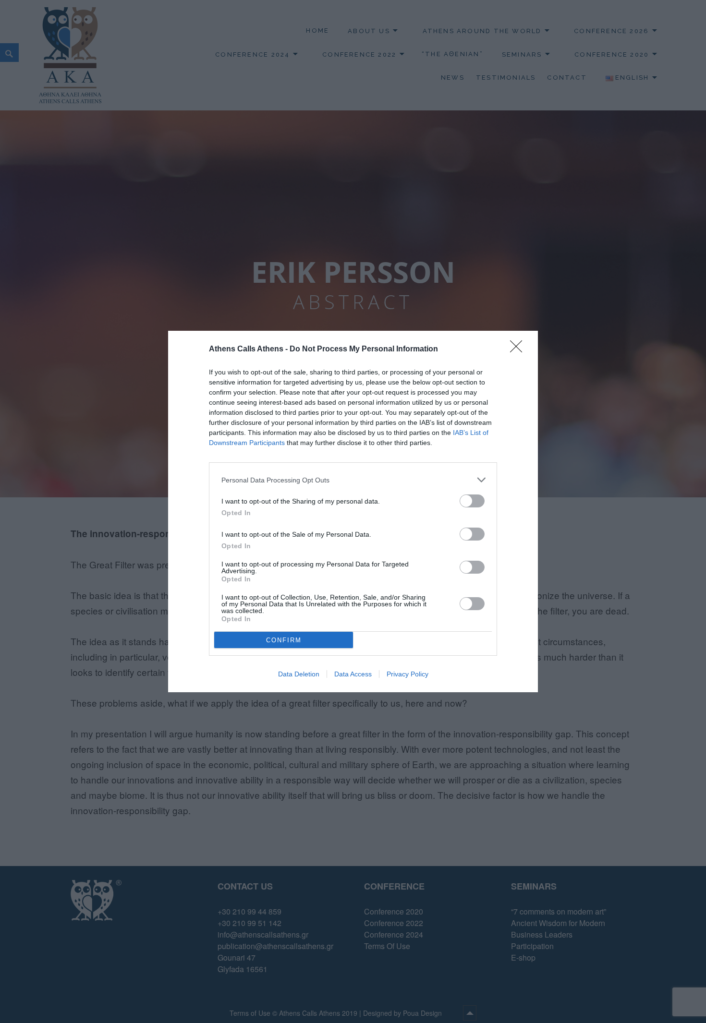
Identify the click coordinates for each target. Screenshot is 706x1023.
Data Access (353, 674)
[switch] (472, 500)
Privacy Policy (407, 674)
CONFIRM (284, 640)
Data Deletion (298, 674)
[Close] (519, 349)
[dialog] (353, 511)
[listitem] (353, 480)
